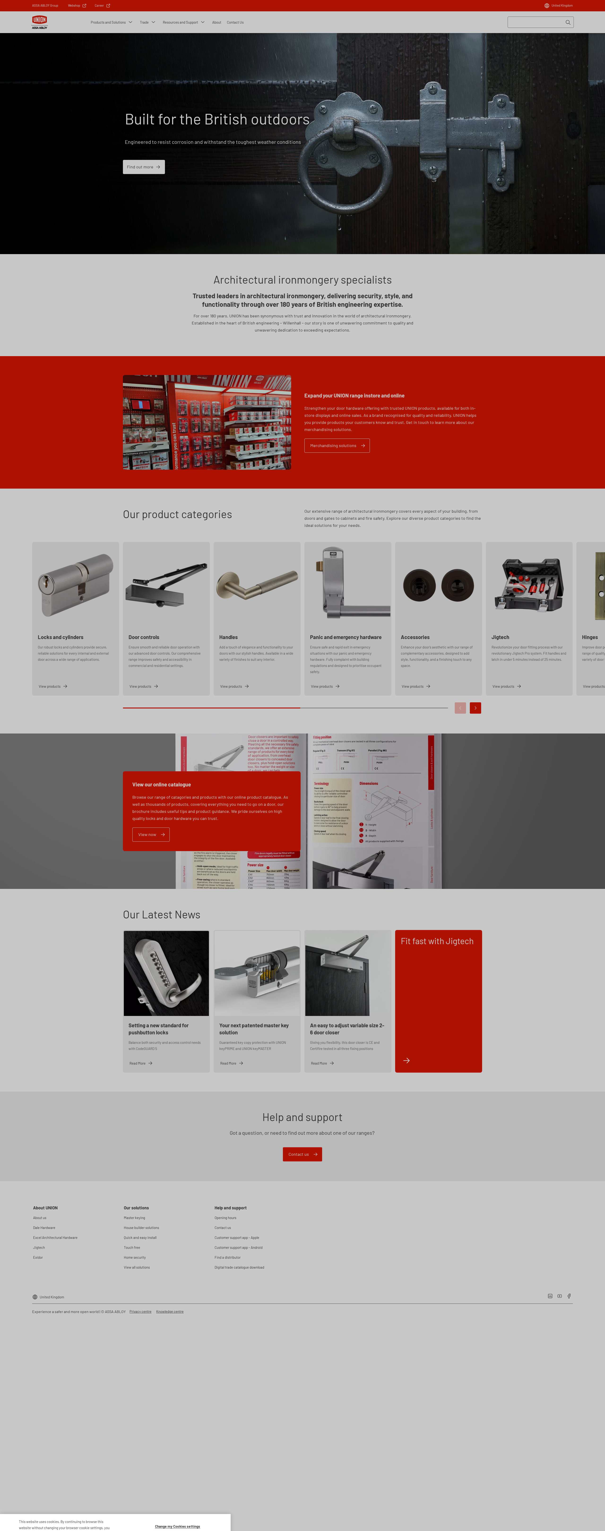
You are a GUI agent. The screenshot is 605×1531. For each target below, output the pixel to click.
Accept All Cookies (177, 1516)
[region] (115, 1511)
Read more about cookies (83, 1510)
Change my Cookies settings (177, 1503)
